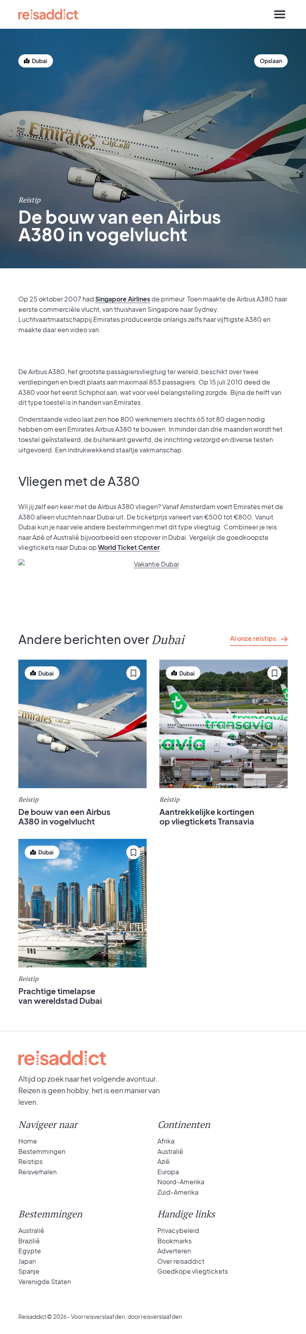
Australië (170, 1151)
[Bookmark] (271, 60)
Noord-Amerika (180, 1181)
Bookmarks (174, 1241)
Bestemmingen (41, 1151)
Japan (27, 1261)
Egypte (29, 1251)
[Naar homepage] (48, 14)
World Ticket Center (129, 547)
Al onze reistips (253, 638)
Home (27, 1141)
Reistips (30, 1161)
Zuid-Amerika (177, 1192)
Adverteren (174, 1251)
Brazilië (29, 1241)
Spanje (28, 1271)
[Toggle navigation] (280, 14)
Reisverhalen (37, 1171)
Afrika (166, 1141)
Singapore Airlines (122, 299)
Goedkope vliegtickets (192, 1271)
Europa (168, 1171)
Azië (163, 1161)
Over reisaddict (180, 1261)
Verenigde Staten (44, 1281)
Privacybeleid (178, 1230)
